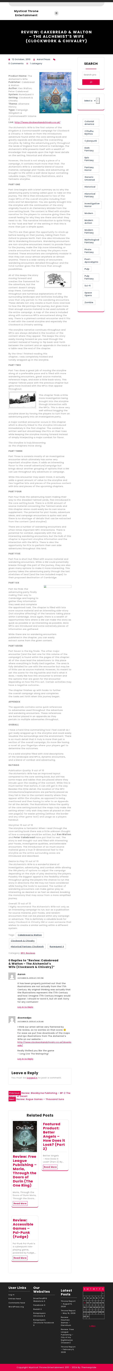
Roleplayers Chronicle (39, 1314)
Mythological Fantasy (92, 241)
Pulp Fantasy (89, 277)
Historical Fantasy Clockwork (27, 946)
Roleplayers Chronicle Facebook (43, 1321)
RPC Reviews (28, 953)
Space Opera (88, 294)
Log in (11, 1294)
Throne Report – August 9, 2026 (68, 1304)
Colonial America (89, 122)
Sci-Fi (88, 285)
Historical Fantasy (90, 195)
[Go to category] (98, 101)
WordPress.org (16, 1306)
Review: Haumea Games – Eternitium (66, 1321)
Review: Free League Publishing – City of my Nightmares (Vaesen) (67, 1336)
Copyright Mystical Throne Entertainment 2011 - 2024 (47, 1367)
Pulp (87, 268)
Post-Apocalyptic (91, 260)
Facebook (38, 1305)
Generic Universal (90, 178)
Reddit (36, 1309)
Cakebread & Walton (30, 934)
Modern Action (89, 221)
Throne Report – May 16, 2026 (68, 1312)
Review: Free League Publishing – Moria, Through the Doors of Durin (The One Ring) (25, 1171)
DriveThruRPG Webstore (40, 1299)
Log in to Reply (25, 1007)
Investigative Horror (92, 205)
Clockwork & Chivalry (23, 940)
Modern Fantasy (89, 231)
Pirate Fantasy (89, 251)
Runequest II (57, 946)
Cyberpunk (91, 140)
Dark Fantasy (89, 149)
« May (92, 1325)
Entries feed (15, 1298)
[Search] (91, 82)
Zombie (89, 302)
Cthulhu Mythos (89, 132)
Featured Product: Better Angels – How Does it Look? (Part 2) (54, 1136)
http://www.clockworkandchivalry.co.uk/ (37, 122)
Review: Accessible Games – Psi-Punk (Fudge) (23, 1228)
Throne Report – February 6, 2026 (68, 1349)
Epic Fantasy (89, 159)
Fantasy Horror (89, 168)
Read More (20, 1203)
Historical (90, 186)
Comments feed (17, 1302)
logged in (32, 1077)
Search (91, 63)
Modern (89, 213)
